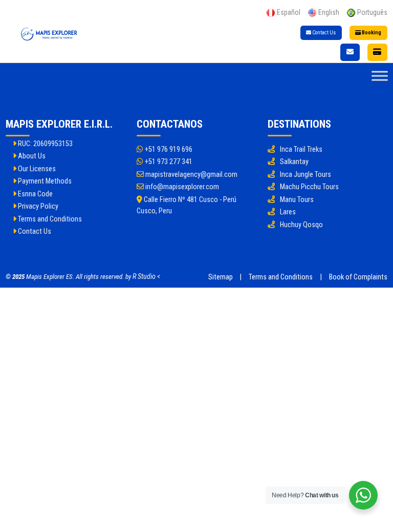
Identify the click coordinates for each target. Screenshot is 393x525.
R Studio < (146, 276)
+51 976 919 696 (167, 149)
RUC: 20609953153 (44, 143)
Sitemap (220, 277)
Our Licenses (36, 169)
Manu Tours (297, 199)
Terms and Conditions (49, 219)
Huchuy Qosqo (301, 224)
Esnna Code (34, 194)
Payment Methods (44, 181)
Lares (288, 212)
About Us (31, 156)
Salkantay (294, 161)
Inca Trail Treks (301, 149)
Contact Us (323, 32)
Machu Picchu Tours (309, 187)
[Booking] (377, 52)
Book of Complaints (358, 277)
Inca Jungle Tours (305, 174)
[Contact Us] (350, 52)
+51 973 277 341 (167, 161)
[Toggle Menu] (380, 76)
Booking (371, 32)
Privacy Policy (37, 206)
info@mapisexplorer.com (181, 187)
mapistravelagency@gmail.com (190, 174)
